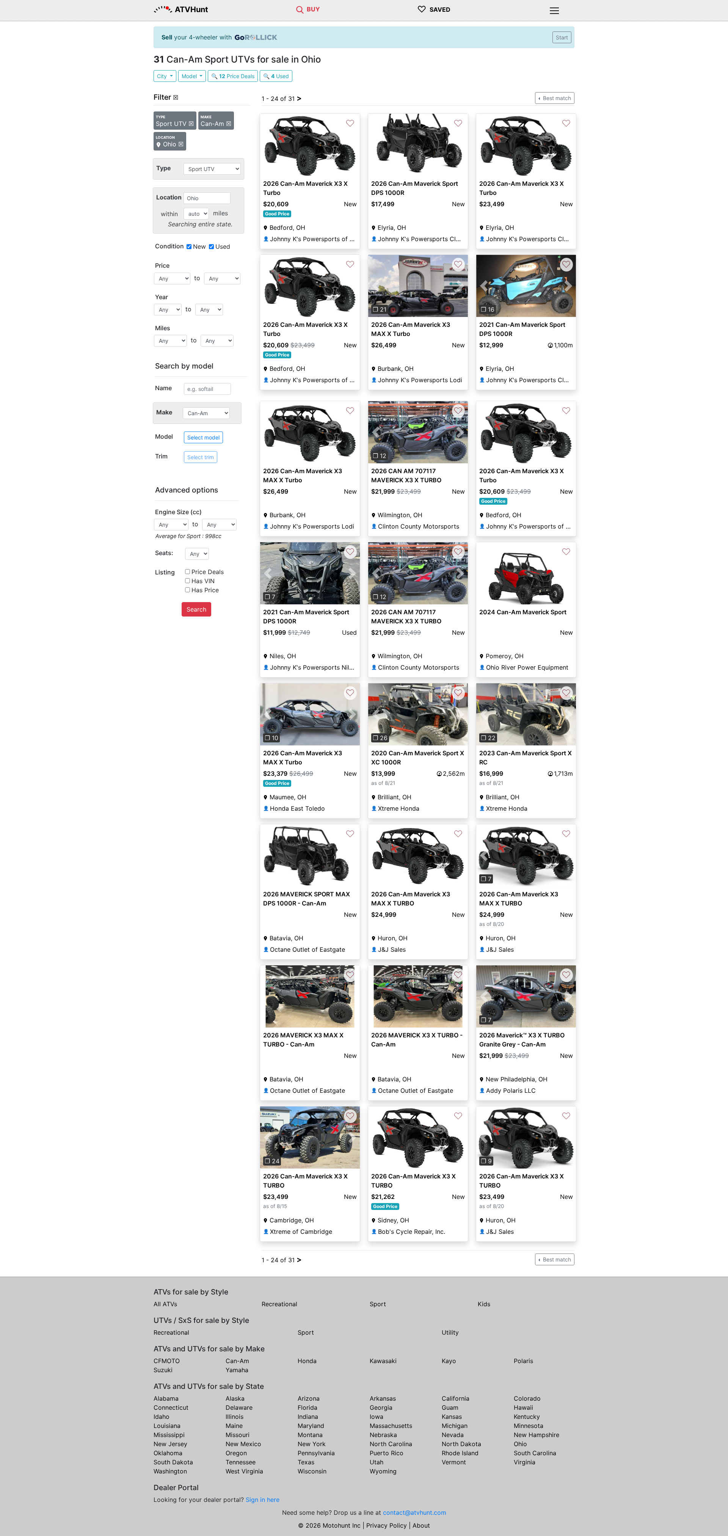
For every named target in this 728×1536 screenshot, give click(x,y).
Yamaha (237, 1370)
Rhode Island (460, 1453)
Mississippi (169, 1435)
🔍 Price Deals (232, 76)
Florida (307, 1407)
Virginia (524, 1462)
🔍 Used (276, 76)
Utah (376, 1462)
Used (222, 246)
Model (190, 76)
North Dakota (461, 1444)
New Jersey (170, 1444)
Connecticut (171, 1407)
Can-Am (237, 1361)
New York (312, 1444)
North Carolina (391, 1444)
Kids (484, 1304)
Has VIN (203, 581)
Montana (310, 1435)
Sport (378, 1304)
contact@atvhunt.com (414, 1512)
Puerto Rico (386, 1453)
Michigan (455, 1425)
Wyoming (383, 1471)
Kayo (449, 1361)
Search (196, 609)
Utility (450, 1332)
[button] (375, 286)
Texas (306, 1462)
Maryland (311, 1425)
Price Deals (207, 572)
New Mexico (243, 1444)
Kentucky (527, 1416)
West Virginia (244, 1471)
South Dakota (173, 1462)
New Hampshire (536, 1435)
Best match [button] (556, 98)
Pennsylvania (316, 1453)
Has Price (205, 590)
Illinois (234, 1416)
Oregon (236, 1453)
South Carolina (535, 1453)
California (455, 1398)
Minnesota (528, 1425)
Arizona (309, 1398)
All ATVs (165, 1304)
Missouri (237, 1435)
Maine (234, 1425)
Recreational (279, 1304)
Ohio (520, 1444)
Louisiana (167, 1425)
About (421, 1525)
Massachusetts (391, 1425)
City (162, 76)
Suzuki (163, 1370)
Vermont (454, 1462)
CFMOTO (167, 1361)
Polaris (523, 1361)
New (199, 246)
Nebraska (383, 1435)
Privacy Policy (386, 1525)
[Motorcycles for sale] (300, 9)
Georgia (381, 1407)
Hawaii (523, 1407)
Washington (170, 1471)
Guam (450, 1407)
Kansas (452, 1416)
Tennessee (241, 1462)
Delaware (239, 1407)
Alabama (166, 1398)
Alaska (235, 1398)
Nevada (453, 1435)
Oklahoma (168, 1453)
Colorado (527, 1398)
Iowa (376, 1416)
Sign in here (262, 1499)
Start (562, 37)
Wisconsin (312, 1471)
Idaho (161, 1416)
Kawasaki (383, 1361)
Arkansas (383, 1398)
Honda (307, 1361)
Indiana (308, 1416)
